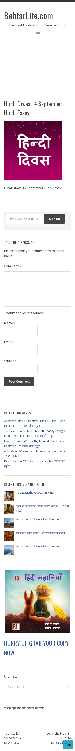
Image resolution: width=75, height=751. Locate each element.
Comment (12, 266)
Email (9, 342)
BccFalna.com (13, 742)
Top (68, 744)
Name (10, 323)
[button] (37, 34)
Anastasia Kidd (13, 421)
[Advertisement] (37, 70)
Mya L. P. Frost (13, 441)
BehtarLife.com (28, 15)
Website (10, 361)
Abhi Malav (11, 451)
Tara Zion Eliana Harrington (22, 431)
